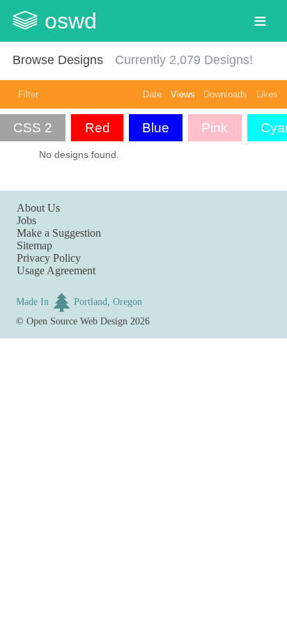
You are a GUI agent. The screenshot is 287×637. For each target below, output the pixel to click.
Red (97, 127)
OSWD (71, 20)
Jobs (26, 220)
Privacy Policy (49, 258)
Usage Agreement (56, 270)
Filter (28, 94)
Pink (214, 127)
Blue (155, 127)
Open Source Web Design (76, 321)
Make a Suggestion (59, 233)
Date (152, 94)
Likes (267, 94)
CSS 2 (32, 127)
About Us (38, 208)
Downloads (225, 94)
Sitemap (34, 245)
